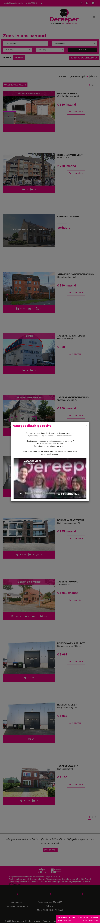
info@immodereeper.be (67, 451)
